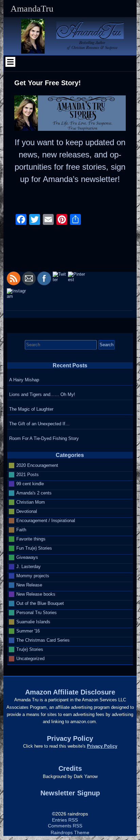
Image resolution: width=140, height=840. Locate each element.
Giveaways (27, 557)
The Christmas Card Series (43, 639)
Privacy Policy (102, 746)
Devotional (26, 511)
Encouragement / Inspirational (45, 520)
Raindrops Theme (70, 832)
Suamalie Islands (33, 621)
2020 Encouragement (37, 465)
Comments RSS (65, 825)
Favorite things (31, 538)
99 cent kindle (30, 483)
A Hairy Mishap (24, 379)
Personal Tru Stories (36, 612)
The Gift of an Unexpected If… (39, 423)
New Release (29, 584)
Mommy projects (32, 575)
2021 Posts (27, 474)
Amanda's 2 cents (34, 492)
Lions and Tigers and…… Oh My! (42, 394)
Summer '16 (28, 630)
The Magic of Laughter (31, 409)
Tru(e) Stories (29, 649)
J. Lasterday (28, 566)
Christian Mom (30, 501)
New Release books (35, 593)
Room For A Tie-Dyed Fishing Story (44, 438)
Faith (21, 529)
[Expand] (10, 61)
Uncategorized (30, 658)
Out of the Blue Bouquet (40, 603)
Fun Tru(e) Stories (34, 547)
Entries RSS (65, 820)
